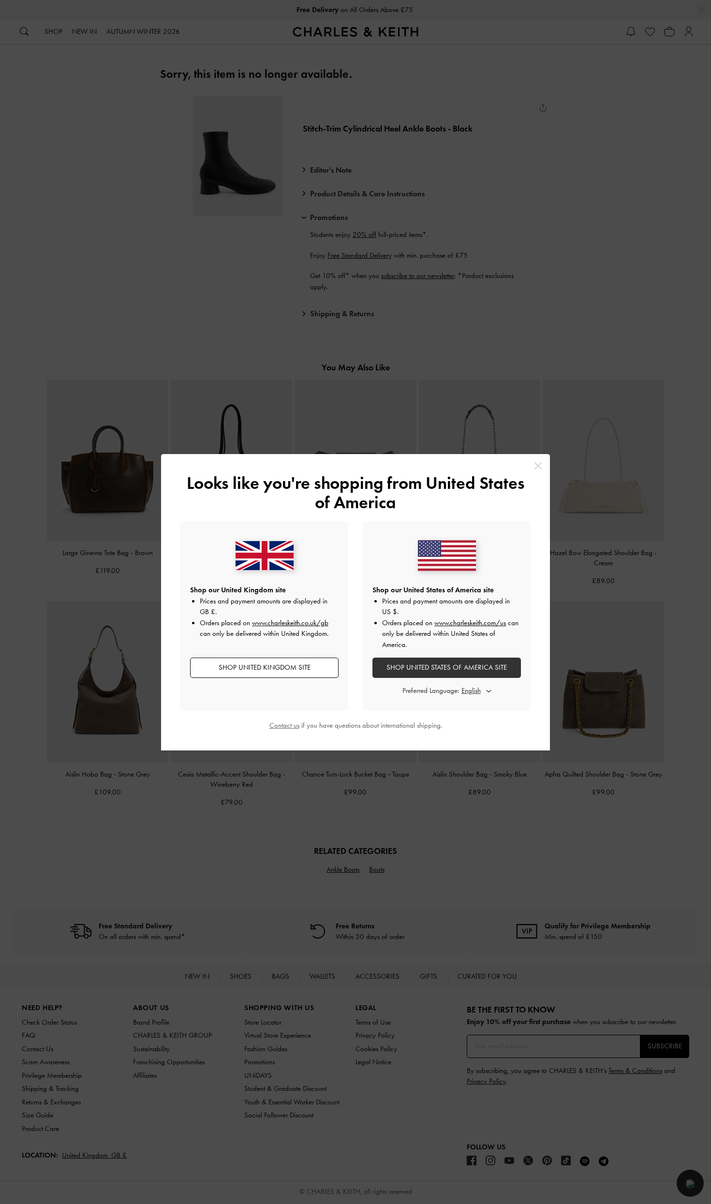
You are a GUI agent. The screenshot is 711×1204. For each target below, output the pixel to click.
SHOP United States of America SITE (446, 667)
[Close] (538, 466)
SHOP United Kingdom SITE (265, 667)
